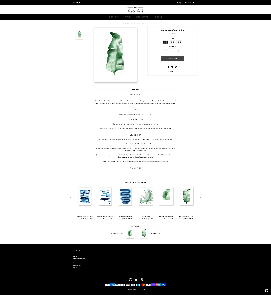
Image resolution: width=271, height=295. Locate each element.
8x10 (172, 42)
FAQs (75, 256)
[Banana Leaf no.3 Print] (186, 205)
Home (124, 23)
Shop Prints (113, 17)
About (75, 267)
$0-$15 (129, 23)
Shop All (158, 17)
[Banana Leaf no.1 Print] (166, 205)
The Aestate (142, 289)
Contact (75, 263)
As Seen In (76, 261)
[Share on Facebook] (168, 67)
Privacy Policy (77, 265)
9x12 (179, 42)
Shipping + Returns (79, 259)
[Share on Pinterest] (176, 67)
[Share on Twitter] (172, 67)
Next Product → (155, 233)
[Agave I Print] (145, 205)
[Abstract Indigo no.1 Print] (84, 205)
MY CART (190, 3)
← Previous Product (117, 233)
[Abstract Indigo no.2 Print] (105, 205)
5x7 (165, 42)
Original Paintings (143, 17)
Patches (128, 17)
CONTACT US (172, 72)
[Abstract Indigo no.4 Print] (125, 205)
